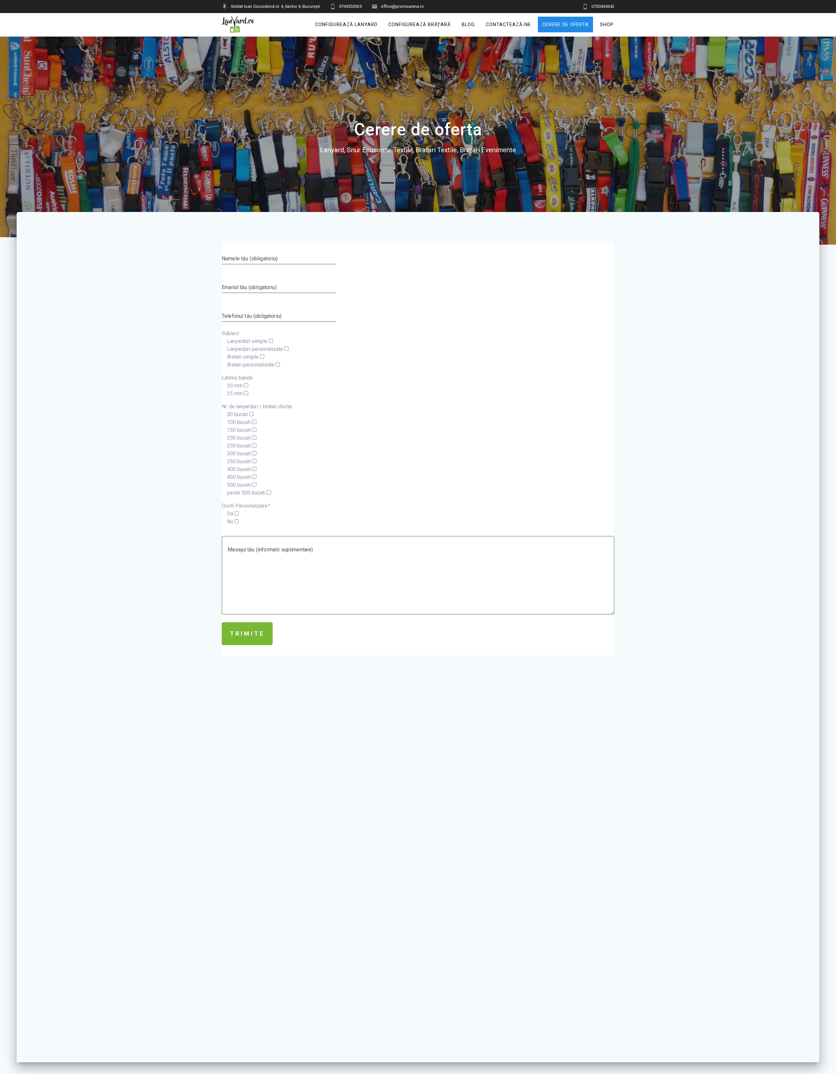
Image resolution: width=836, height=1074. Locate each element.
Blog (468, 24)
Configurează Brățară (419, 24)
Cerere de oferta (565, 24)
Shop (607, 24)
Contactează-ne (508, 24)
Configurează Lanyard (346, 24)
